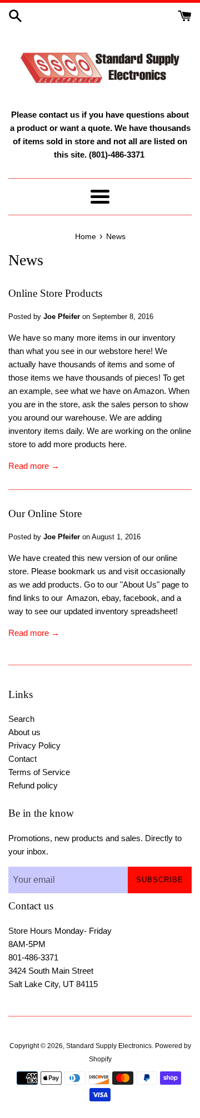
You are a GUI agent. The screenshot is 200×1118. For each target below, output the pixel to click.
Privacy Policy (34, 745)
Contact (22, 758)
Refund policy (33, 785)
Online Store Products (55, 293)
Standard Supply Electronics (109, 1046)
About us (24, 732)
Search (21, 719)
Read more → (33, 466)
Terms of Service (39, 772)
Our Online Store (45, 513)
